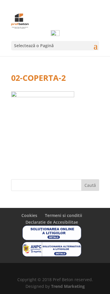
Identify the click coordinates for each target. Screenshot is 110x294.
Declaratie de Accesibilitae (52, 222)
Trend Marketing (68, 286)
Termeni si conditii (63, 215)
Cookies (29, 215)
